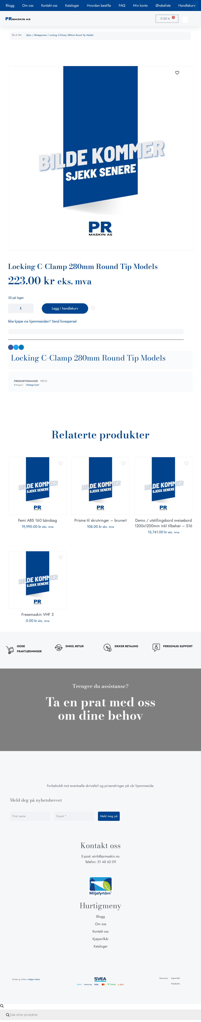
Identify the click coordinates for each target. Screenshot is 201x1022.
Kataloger (72, 5)
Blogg (10, 5)
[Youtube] (108, 870)
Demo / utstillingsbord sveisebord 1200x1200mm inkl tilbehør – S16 (163, 523)
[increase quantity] (29, 308)
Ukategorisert (40, 35)
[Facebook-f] (93, 870)
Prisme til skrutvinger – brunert (100, 520)
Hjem (28, 35)
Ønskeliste (163, 5)
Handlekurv (186, 5)
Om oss (27, 5)
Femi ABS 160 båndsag (37, 520)
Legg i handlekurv (65, 308)
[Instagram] (100, 870)
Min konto (140, 5)
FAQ (122, 5)
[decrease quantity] (12, 308)
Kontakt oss (49, 5)
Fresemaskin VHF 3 (37, 614)
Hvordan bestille (99, 5)
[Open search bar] (2, 1005)
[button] (185, 19)
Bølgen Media (34, 979)
